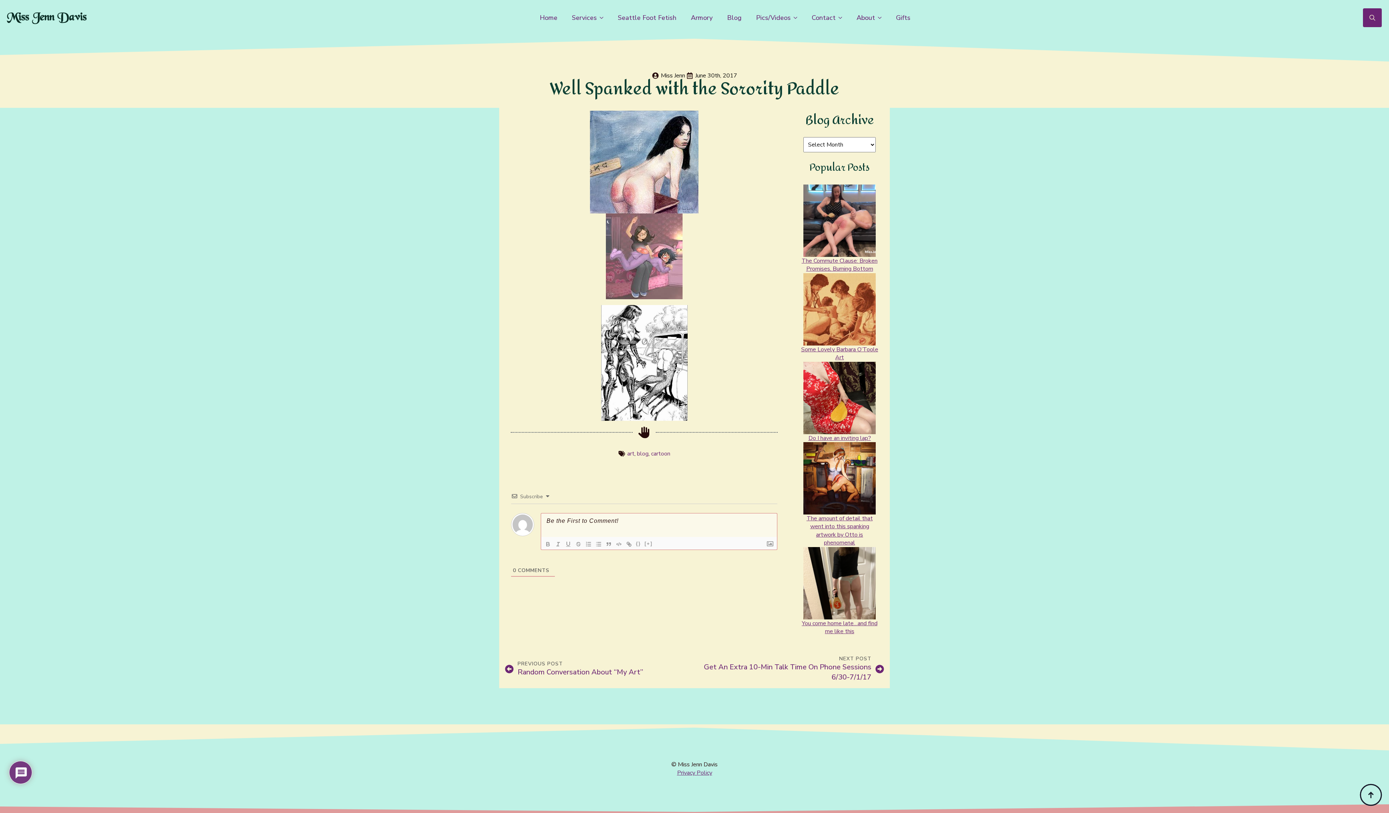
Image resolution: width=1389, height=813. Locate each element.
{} (638, 543)
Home (548, 17)
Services (584, 17)
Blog (734, 17)
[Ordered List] (588, 544)
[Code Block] (619, 544)
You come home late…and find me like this (840, 627)
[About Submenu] (882, 17)
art (630, 454)
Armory (702, 17)
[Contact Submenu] (842, 17)
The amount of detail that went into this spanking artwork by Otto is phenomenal (840, 531)
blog (643, 454)
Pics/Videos (773, 17)
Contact (824, 17)
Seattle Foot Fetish (647, 17)
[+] (649, 543)
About (866, 17)
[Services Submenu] (604, 17)
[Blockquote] (609, 544)
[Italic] (558, 544)
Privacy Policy (694, 773)
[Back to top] (1371, 795)
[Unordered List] (599, 544)
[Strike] (578, 544)
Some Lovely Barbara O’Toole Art (839, 353)
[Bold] (548, 544)
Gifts (903, 17)
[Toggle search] (1372, 17)
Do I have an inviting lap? (839, 438)
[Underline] (568, 544)
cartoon (660, 454)
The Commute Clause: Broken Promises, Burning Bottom (840, 265)
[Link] (629, 544)
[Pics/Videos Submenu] (797, 17)
